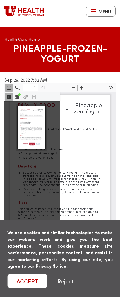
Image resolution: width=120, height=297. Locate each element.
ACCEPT (27, 281)
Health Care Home (22, 39)
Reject (65, 281)
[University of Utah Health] (24, 11)
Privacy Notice (51, 266)
